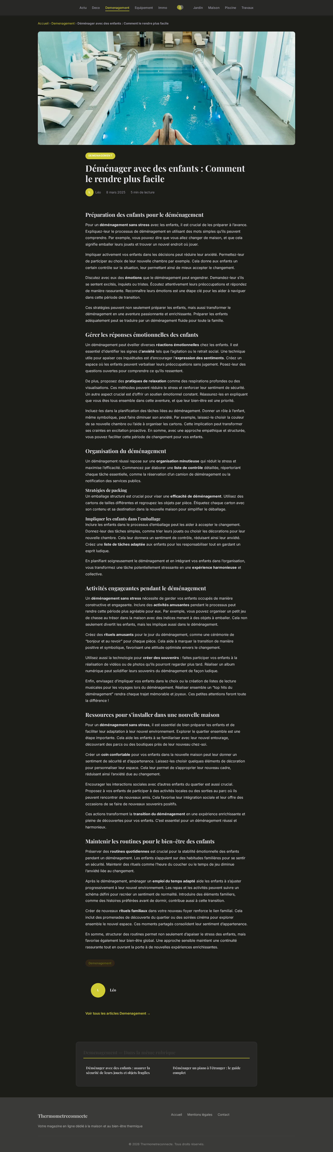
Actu (83, 8)
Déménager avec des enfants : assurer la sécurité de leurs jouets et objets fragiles (118, 1070)
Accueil (43, 23)
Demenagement (117, 8)
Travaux (247, 8)
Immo (162, 8)
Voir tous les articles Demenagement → (117, 1013)
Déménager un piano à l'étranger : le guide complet (207, 1070)
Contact (223, 1114)
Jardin (198, 8)
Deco (96, 8)
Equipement (144, 8)
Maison (214, 8)
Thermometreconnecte (62, 1116)
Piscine (230, 8)
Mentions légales (199, 1114)
